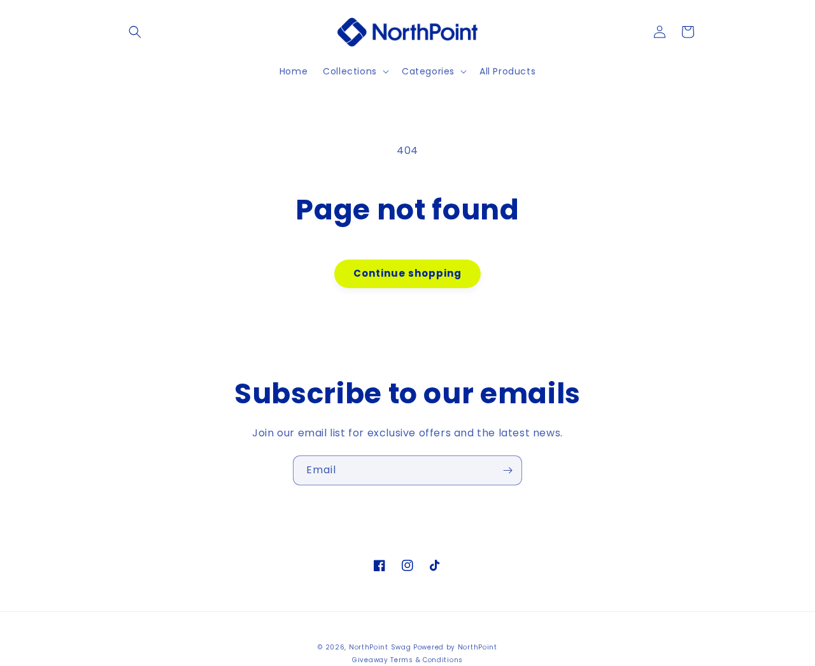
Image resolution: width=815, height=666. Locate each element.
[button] (135, 32)
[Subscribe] (507, 470)
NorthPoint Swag (380, 647)
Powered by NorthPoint (455, 647)
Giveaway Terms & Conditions (407, 660)
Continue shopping (407, 273)
